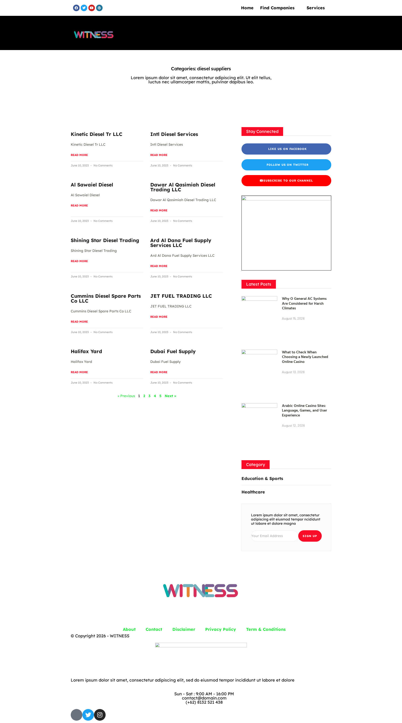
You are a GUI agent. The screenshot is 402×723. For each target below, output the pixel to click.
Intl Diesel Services (174, 134)
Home (247, 7)
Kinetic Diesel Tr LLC (96, 134)
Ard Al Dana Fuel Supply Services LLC (180, 242)
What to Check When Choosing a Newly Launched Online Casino (305, 357)
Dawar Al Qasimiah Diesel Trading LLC (182, 187)
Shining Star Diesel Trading (105, 240)
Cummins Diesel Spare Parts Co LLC (106, 298)
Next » (170, 396)
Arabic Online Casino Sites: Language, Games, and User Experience (304, 410)
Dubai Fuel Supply (173, 351)
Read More (79, 155)
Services (316, 7)
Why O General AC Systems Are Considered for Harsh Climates (304, 303)
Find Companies (277, 7)
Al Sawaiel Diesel (92, 185)
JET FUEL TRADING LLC (181, 296)
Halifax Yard (86, 351)
